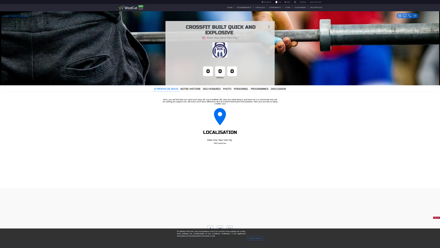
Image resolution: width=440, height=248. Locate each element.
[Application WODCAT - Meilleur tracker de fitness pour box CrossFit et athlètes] (132, 7)
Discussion (278, 88)
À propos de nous (166, 88)
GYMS (287, 7)
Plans (230, 7)
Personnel (241, 88)
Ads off (436, 217)
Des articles (316, 7)
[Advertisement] (220, 204)
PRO (141, 9)
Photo (227, 88)
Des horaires (212, 88)
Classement (300, 7)
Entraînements (244, 7)
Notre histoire (190, 88)
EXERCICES (260, 7)
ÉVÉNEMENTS (275, 7)
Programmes (259, 88)
